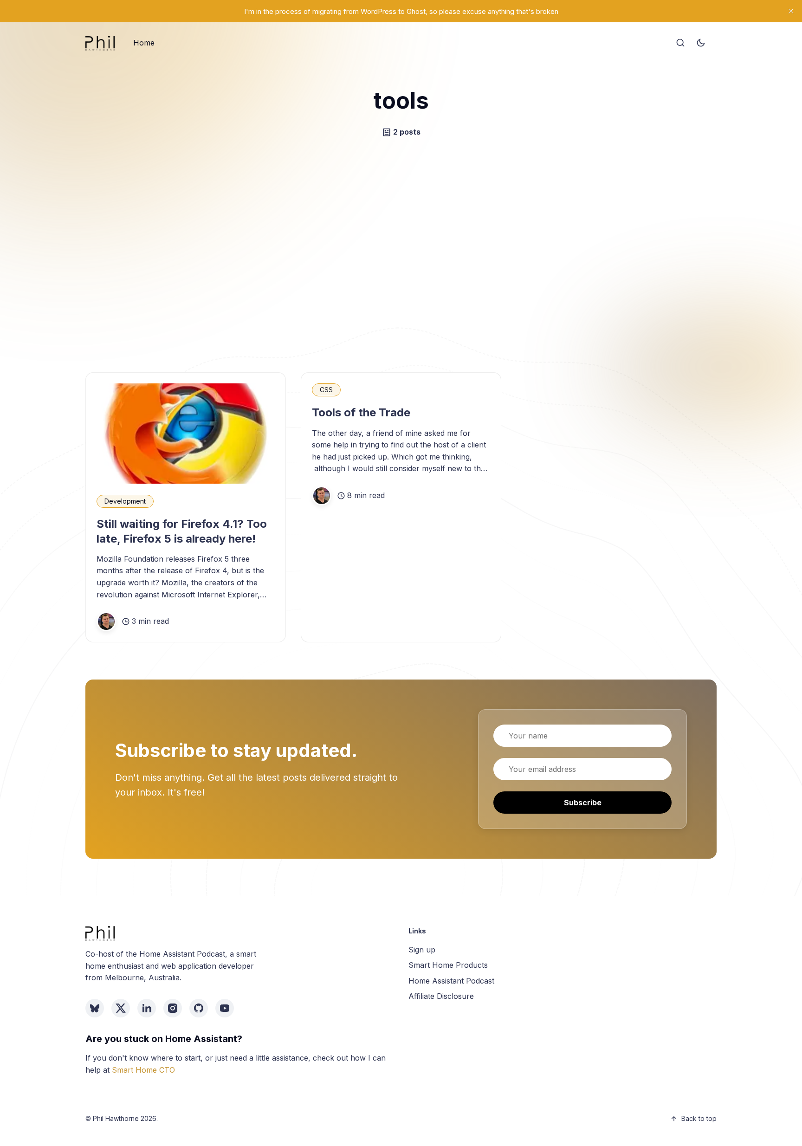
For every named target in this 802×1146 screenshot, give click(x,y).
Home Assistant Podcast (451, 980)
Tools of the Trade (361, 412)
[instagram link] (172, 1008)
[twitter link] (120, 1008)
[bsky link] (94, 1008)
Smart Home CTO (143, 1070)
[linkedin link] (146, 1008)
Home (144, 42)
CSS (326, 390)
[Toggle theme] (700, 43)
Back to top (699, 1118)
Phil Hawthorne (116, 1118)
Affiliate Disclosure (441, 996)
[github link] (198, 1008)
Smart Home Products (448, 965)
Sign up (421, 949)
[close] (790, 11)
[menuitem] (144, 43)
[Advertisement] (401, 255)
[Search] (680, 43)
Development (125, 501)
